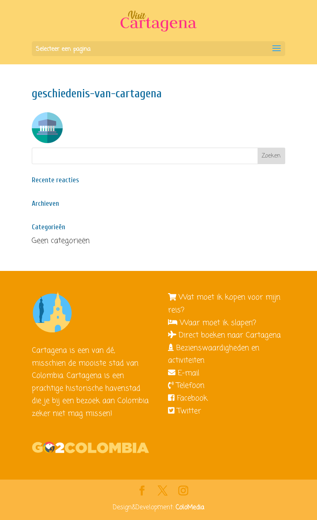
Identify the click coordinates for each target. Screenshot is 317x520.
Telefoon (190, 385)
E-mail (188, 373)
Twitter (189, 411)
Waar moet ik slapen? (218, 323)
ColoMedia (190, 507)
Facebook (192, 398)
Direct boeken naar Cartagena (230, 335)
